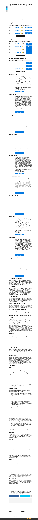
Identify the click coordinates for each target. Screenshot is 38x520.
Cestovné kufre (23, 511)
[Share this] (6, 7)
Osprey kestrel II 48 (18, 52)
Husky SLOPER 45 (17, 43)
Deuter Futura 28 (17, 30)
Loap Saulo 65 (17, 65)
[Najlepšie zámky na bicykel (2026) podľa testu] (14, 507)
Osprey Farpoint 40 (18, 46)
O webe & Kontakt (15, 516)
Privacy (19, 516)
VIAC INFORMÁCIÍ (28, 27)
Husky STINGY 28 (17, 27)
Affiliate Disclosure (23, 516)
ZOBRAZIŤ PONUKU (19, 91)
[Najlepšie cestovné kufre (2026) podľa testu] (26, 507)
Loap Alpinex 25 (17, 33)
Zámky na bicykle (11, 511)
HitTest (2, 1)
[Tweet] (6, 9)
